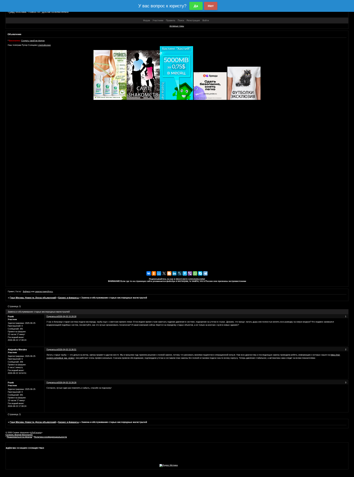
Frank (11, 316)
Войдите (27, 291)
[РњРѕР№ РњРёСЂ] (159, 273)
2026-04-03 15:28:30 (67, 316)
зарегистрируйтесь (44, 291)
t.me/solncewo (44, 45)
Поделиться (52, 316)
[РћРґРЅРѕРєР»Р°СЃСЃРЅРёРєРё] (154, 273)
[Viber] (190, 273)
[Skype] (200, 273)
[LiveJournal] (179, 273)
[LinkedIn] (174, 273)
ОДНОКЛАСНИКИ (196, 279)
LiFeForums (35, 432)
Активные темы (176, 26)
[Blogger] (169, 273)
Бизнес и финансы (68, 297)
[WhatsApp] (195, 273)
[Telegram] (205, 273)
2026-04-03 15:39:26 (67, 382)
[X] (164, 273)
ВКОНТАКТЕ (182, 279)
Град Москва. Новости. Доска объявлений (33, 297)
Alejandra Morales (17, 349)
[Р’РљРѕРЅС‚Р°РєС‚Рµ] (148, 273)
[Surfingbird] (185, 273)
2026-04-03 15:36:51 (67, 349)
